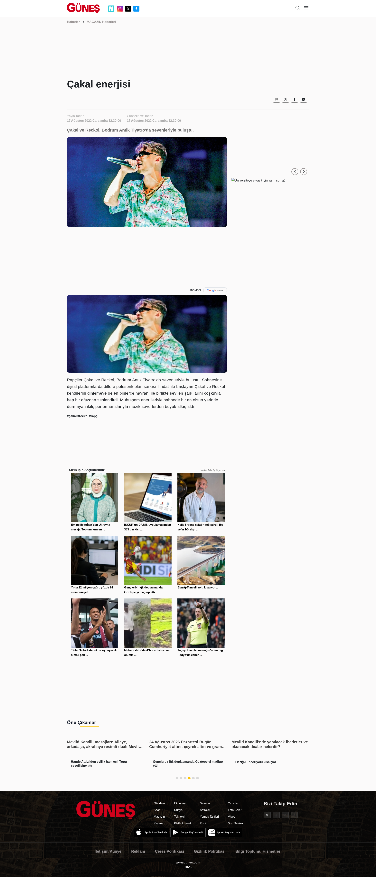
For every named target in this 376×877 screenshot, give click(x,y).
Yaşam (158, 823)
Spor (157, 810)
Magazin (159, 816)
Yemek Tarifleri (209, 816)
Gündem (159, 803)
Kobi (203, 823)
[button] (294, 171)
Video (231, 816)
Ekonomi (179, 803)
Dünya (178, 810)
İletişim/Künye (108, 851)
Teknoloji (179, 816)
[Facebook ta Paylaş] (294, 99)
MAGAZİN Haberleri (101, 22)
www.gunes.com (188, 862)
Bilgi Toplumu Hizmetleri (258, 851)
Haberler (73, 22)
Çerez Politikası (169, 851)
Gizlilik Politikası (210, 851)
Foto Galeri (235, 810)
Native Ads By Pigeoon (213, 470)
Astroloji (205, 810)
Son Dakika (235, 823)
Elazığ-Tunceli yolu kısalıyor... (197, 587)
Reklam (138, 851)
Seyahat (205, 803)
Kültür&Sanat (182, 823)
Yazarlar (233, 803)
